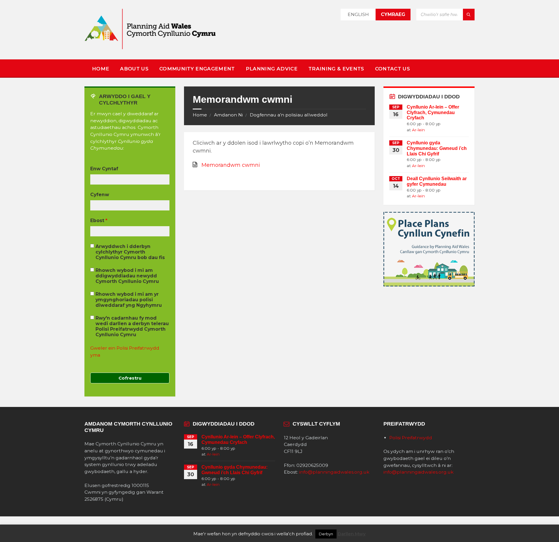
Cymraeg (393, 14)
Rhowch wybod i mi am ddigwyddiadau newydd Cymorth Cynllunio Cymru (127, 276)
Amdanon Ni (228, 115)
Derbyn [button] (326, 534)
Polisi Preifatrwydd (410, 437)
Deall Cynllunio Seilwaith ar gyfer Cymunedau (437, 181)
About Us (134, 69)
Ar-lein (418, 129)
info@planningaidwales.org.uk (334, 472)
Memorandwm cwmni (230, 165)
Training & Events (336, 69)
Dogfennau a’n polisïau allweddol (289, 115)
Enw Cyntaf (104, 168)
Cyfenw (99, 194)
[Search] (469, 14)
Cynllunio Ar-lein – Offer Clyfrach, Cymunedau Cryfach (433, 112)
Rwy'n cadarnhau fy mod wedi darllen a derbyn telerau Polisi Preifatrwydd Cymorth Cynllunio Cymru (132, 326)
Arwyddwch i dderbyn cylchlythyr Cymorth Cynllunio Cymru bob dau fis (130, 252)
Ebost (98, 220)
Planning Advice (272, 69)
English (358, 14)
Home (100, 69)
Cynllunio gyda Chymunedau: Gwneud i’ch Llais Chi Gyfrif (437, 148)
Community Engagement (197, 69)
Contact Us (392, 69)
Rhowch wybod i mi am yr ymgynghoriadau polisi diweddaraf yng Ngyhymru (128, 299)
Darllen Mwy (352, 533)
